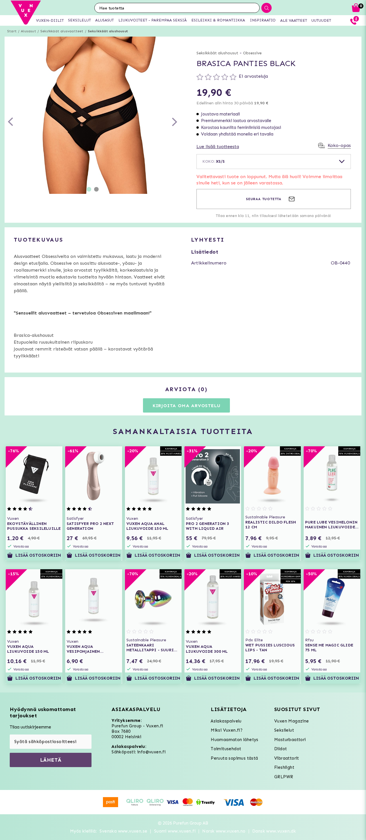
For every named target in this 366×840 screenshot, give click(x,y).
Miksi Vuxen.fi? (226, 730)
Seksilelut (284, 730)
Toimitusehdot (226, 748)
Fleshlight (284, 767)
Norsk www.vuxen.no (223, 831)
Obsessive (252, 53)
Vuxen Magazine (291, 721)
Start (12, 31)
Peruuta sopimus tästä (234, 758)
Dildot (280, 748)
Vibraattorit (286, 758)
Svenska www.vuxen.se (123, 831)
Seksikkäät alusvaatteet (61, 31)
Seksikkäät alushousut (108, 31)
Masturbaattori (290, 739)
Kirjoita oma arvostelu (186, 405)
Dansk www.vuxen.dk (274, 831)
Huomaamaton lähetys (234, 739)
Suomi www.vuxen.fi (175, 831)
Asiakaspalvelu (226, 721)
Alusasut (28, 31)
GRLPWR (283, 776)
